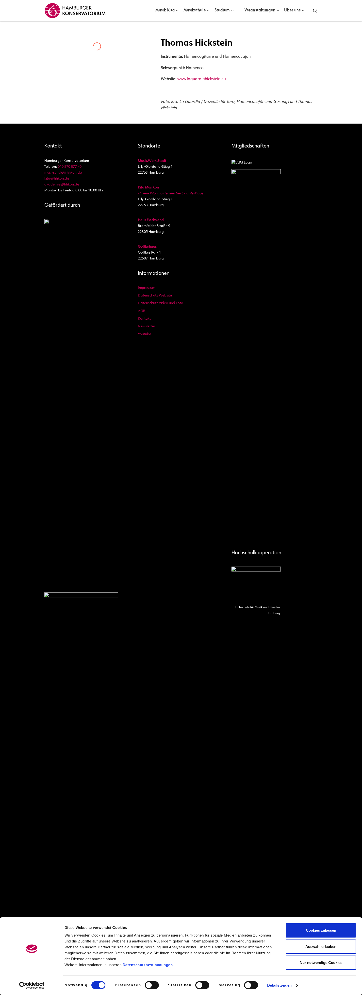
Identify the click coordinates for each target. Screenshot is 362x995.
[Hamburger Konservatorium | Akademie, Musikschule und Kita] (75, 9)
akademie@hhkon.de (61, 184)
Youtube (144, 334)
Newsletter (146, 326)
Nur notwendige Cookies (321, 962)
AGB (141, 311)
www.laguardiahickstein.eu (201, 79)
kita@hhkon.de (56, 179)
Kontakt (144, 319)
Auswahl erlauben (320, 946)
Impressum (146, 288)
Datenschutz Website (155, 295)
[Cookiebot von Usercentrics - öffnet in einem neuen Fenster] (31, 985)
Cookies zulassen (321, 930)
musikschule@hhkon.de (63, 173)
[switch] (152, 985)
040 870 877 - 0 (70, 167)
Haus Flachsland (151, 220)
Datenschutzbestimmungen (148, 965)
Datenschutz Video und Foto (160, 303)
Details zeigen (279, 985)
